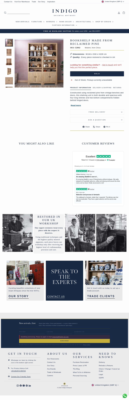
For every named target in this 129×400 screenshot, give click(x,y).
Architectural (84, 21)
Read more (76, 105)
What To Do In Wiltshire (81, 372)
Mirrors (51, 21)
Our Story (41, 2)
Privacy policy (86, 344)
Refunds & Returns (106, 365)
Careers (50, 375)
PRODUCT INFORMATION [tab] (80, 87)
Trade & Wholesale (54, 372)
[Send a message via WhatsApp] (125, 396)
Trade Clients (101, 296)
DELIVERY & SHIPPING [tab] (102, 87)
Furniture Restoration (81, 362)
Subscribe (64, 340)
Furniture (37, 21)
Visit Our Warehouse (22, 2)
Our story (19, 296)
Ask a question (97, 120)
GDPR (101, 378)
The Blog (76, 369)
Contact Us (8, 2)
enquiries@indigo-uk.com (60, 337)
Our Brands (51, 369)
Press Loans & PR (80, 365)
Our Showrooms (53, 359)
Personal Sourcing (80, 376)
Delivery (102, 362)
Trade (34, 2)
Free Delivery (97, 112)
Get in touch (107, 65)
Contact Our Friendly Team (21, 376)
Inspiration (51, 2)
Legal (101, 374)
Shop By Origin (104, 21)
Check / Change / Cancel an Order (109, 370)
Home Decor (65, 21)
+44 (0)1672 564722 (18, 371)
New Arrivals (22, 21)
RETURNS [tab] (117, 87)
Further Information (63, 25)
